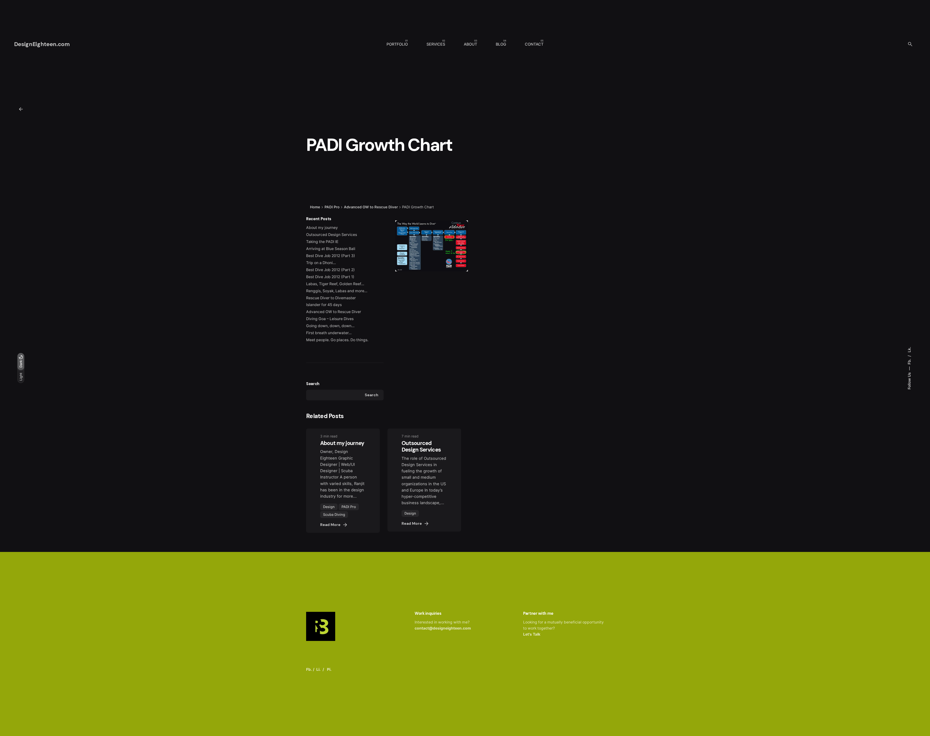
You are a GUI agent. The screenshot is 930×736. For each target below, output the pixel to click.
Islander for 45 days (324, 304)
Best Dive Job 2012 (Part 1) (330, 277)
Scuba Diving (334, 514)
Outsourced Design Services (331, 234)
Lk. (909, 349)
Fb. (909, 361)
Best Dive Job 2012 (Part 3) (330, 255)
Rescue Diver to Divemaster (331, 298)
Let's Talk (531, 634)
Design (329, 507)
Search (312, 383)
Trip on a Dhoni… (321, 262)
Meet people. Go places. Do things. (337, 340)
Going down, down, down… (330, 326)
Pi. (329, 669)
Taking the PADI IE (322, 241)
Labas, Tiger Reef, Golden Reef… (335, 284)
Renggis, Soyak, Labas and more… (336, 291)
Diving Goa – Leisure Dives (330, 318)
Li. (318, 669)
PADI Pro (348, 507)
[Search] (910, 44)
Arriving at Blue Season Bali (330, 248)
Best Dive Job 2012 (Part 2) (330, 269)
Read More (330, 524)
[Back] (21, 109)
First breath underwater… (329, 333)
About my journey (322, 227)
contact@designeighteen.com (443, 628)
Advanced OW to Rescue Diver (333, 311)
